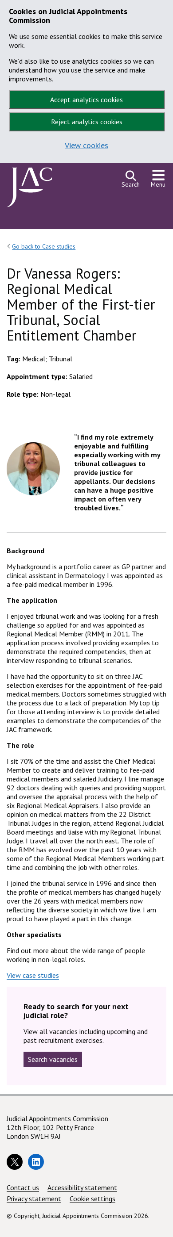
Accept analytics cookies (86, 99)
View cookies (86, 145)
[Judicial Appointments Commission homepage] (29, 190)
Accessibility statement (82, 1187)
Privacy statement (34, 1198)
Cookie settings (92, 1198)
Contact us (23, 1187)
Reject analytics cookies (86, 121)
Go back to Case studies (43, 246)
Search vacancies (53, 1059)
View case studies (33, 975)
